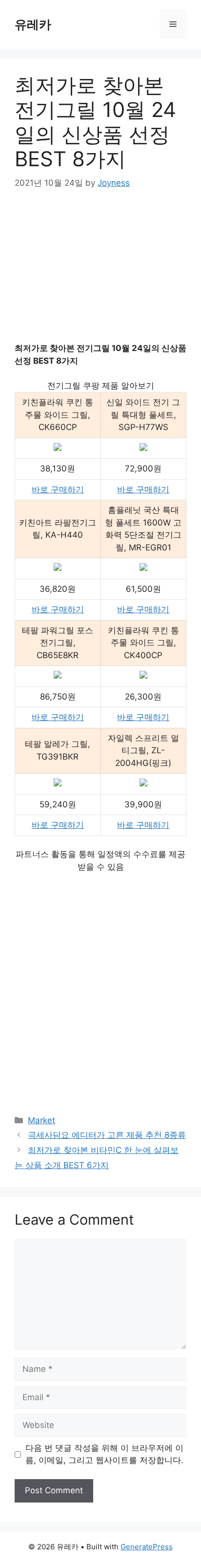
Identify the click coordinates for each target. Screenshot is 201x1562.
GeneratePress (147, 1546)
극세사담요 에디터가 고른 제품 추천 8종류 (107, 1135)
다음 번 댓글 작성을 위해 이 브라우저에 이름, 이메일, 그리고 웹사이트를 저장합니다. (104, 1454)
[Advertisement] (100, 273)
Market (41, 1120)
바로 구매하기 (58, 489)
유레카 (33, 24)
